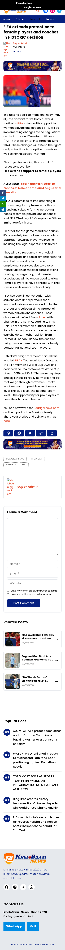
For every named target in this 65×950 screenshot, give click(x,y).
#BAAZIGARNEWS (15, 458)
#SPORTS (11, 464)
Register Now (24, 3)
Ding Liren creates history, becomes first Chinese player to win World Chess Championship (35, 803)
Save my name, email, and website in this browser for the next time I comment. (34, 592)
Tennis (50, 19)
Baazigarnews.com (46, 408)
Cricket (20, 19)
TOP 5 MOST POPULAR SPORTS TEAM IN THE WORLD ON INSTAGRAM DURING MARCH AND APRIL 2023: (35, 782)
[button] (39, 10)
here (6, 421)
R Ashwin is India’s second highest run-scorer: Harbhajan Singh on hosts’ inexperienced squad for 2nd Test (37, 823)
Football (35, 19)
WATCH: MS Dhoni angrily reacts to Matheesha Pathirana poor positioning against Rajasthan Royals (35, 760)
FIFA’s (19, 360)
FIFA (20, 123)
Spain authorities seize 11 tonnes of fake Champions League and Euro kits (32, 188)
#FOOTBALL (36, 458)
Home (6, 19)
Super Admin (20, 43)
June (42, 317)
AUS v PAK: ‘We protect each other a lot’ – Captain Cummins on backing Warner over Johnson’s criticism (37, 737)
